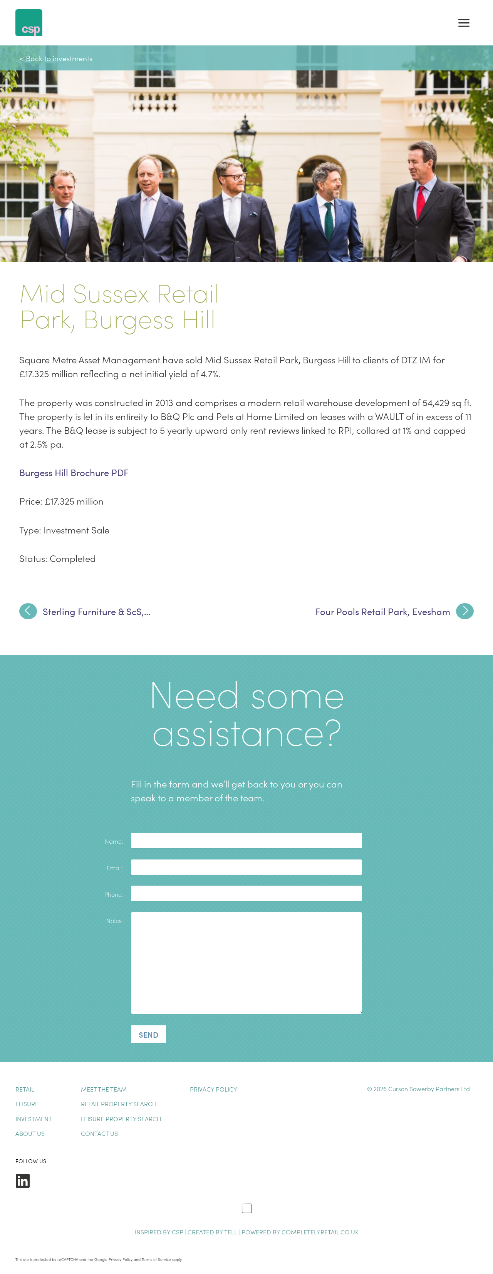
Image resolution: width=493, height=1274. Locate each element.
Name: (114, 841)
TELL (231, 1231)
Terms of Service (156, 1259)
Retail (24, 1089)
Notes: (114, 920)
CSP (177, 1231)
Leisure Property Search (121, 1118)
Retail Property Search (118, 1103)
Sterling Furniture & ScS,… (97, 611)
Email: (115, 867)
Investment (33, 1118)
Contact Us (99, 1133)
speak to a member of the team (196, 797)
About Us (30, 1133)
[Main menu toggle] (464, 22)
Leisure (27, 1103)
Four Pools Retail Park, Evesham (382, 611)
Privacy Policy (213, 1089)
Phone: (113, 894)
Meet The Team (104, 1089)
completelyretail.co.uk (320, 1231)
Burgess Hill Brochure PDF (74, 472)
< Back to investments (55, 58)
